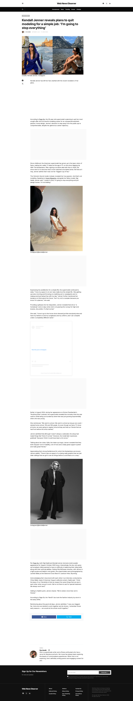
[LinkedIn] (110, 3)
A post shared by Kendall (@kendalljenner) (51, 373)
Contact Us (78, 688)
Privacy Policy (79, 691)
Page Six (42, 119)
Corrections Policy (79, 694)
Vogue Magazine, (51, 178)
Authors (64, 688)
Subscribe (103, 672)
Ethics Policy (65, 691)
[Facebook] (103, 3)
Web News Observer (66, 3)
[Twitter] (106, 3)
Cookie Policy (52, 693)
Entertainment (26, 15)
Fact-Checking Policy (66, 694)
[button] (22, 3)
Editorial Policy (53, 691)
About (50, 688)
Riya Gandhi (43, 650)
